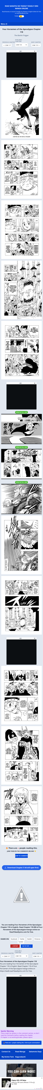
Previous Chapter (8, 42)
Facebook (14, 939)
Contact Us (6, 1051)
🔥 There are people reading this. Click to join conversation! (21, 1043)
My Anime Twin (8, 1057)
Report (15, 946)
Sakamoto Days (35, 1051)
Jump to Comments (21, 856)
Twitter (22, 939)
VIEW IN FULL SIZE (21, 412)
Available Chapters (18, 40)
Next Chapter (36, 42)
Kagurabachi (20, 1057)
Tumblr (20, 942)
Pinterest (37, 939)
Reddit (29, 939)
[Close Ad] (35, 51)
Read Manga (20, 1051)
